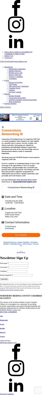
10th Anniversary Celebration (19, 86)
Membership (8, 67)
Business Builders (10, 104)
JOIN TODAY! (5, 107)
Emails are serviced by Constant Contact (12, 290)
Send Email (9, 228)
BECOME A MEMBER (8, 312)
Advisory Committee (16, 77)
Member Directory (15, 71)
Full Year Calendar (15, 92)
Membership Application (17, 69)
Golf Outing (13, 84)
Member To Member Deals (12, 244)
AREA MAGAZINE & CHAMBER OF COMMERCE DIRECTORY (18, 53)
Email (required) (6, 275)
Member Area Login (16, 73)
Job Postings (27, 244)
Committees (13, 78)
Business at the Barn (16, 82)
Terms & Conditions (7, 394)
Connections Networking (17, 98)
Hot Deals (33, 242)
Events (6, 80)
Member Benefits (14, 96)
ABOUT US (8, 56)
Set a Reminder (21, 235)
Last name (4, 267)
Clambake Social (14, 88)
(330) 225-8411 (5, 61)
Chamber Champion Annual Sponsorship (23, 100)
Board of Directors (15, 75)
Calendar (12, 90)
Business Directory (10, 242)
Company (3, 271)
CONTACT (8, 58)
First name (4, 263)
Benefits (7, 94)
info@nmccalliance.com (19, 61)
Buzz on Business (15, 102)
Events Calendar (23, 242)
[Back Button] (3, 127)
